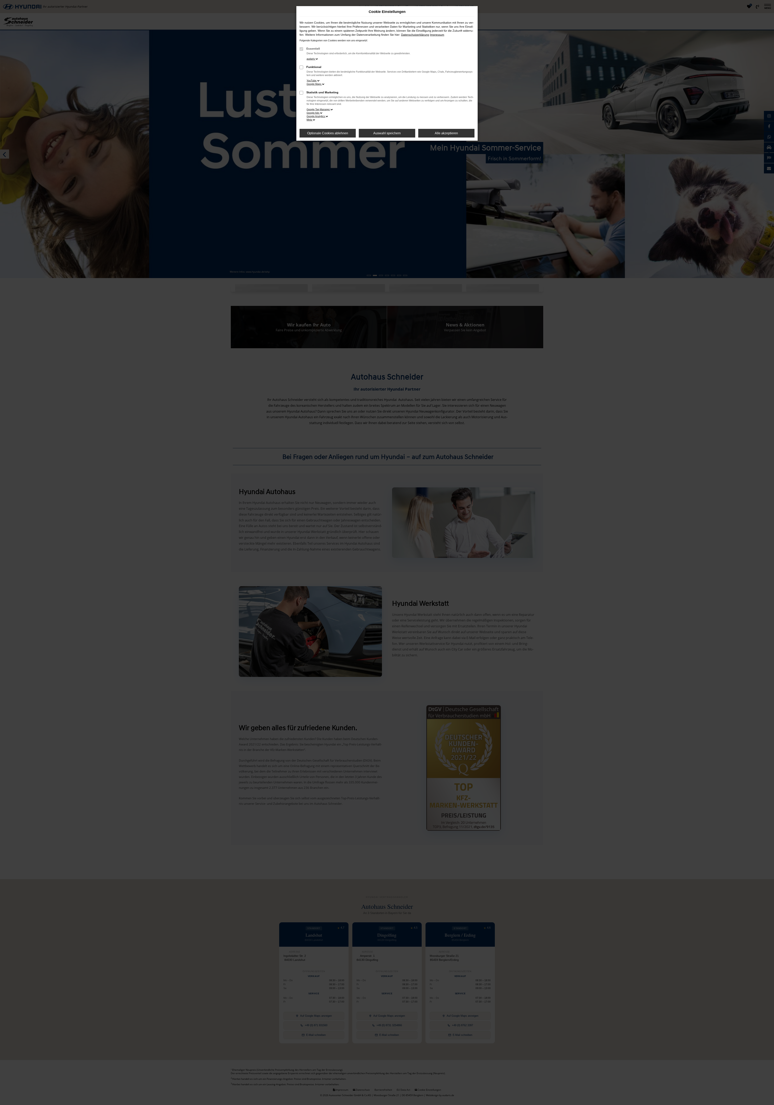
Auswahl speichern (387, 133)
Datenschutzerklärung (415, 34)
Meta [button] (310, 119)
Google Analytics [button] (316, 116)
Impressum (437, 34)
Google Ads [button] (313, 113)
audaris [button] (311, 58)
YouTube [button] (312, 80)
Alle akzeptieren (446, 133)
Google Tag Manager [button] (318, 109)
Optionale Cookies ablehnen (327, 133)
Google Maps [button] (314, 84)
